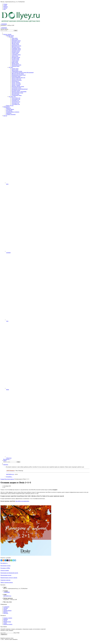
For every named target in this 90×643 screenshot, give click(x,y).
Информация (6, 106)
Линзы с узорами (16, 85)
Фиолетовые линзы (16, 64)
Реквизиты (8, 113)
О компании (6, 606)
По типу (11, 67)
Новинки (5, 619)
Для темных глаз (16, 104)
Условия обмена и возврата (12, 111)
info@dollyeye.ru (10, 474)
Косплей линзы (15, 94)
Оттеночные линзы (16, 87)
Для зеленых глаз (16, 99)
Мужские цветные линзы (18, 86)
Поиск (4, 460)
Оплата (5, 609)
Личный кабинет (7, 610)
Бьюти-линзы (15, 69)
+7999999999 (4, 24)
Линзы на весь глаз (16, 78)
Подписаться (4, 634)
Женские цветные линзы (18, 73)
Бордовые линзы (16, 42)
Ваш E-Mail (16, 632)
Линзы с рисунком (16, 83)
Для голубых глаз (16, 97)
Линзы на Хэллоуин (17, 80)
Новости (5, 611)
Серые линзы (15, 61)
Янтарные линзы (16, 57)
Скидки (5, 620)
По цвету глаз (12, 96)
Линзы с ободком (16, 82)
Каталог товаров (7, 34)
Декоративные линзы (17, 71)
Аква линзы (15, 38)
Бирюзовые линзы (16, 40)
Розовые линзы (15, 52)
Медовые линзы (16, 47)
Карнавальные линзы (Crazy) (19, 75)
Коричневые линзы (16, 45)
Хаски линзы (15, 56)
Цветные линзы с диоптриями (19, 91)
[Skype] (13, 560)
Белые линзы (15, 39)
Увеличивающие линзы (17, 92)
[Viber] (9, 560)
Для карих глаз (15, 100)
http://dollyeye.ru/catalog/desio (22, 501)
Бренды (5, 115)
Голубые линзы (15, 58)
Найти (15, 30)
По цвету (11, 36)
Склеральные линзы (17, 95)
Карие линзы (15, 62)
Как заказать (9, 110)
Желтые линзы (15, 43)
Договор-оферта (10, 109)
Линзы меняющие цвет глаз (18, 77)
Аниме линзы (15, 68)
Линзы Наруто (15, 81)
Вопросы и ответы (7, 624)
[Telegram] (15, 560)
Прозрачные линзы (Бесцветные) (20, 89)
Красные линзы (15, 66)
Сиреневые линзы (16, 54)
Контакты (5, 464)
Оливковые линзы (16, 48)
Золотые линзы (15, 44)
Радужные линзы (16, 90)
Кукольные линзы (16, 76)
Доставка (5, 608)
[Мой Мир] (5, 560)
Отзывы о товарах (7, 617)
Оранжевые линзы (16, 49)
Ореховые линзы (16, 50)
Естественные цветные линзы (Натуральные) (23, 72)
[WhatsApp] (11, 560)
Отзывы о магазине (11, 114)
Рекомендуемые (7, 621)
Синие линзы (15, 53)
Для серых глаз (15, 103)
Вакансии (8, 108)
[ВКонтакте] (1, 560)
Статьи (5, 623)
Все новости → (4, 563)
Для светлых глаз (16, 101)
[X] (7, 560)
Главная (2, 479)
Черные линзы (15, 63)
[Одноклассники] (3, 560)
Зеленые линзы (15, 59)
